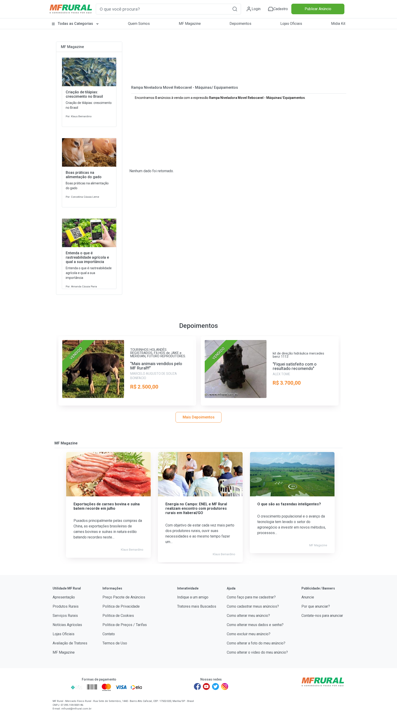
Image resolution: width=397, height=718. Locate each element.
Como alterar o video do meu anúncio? (257, 652)
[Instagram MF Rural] (224, 686)
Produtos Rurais (66, 606)
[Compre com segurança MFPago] (60, 687)
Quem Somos (139, 23)
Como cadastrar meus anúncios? (253, 606)
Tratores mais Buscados (196, 606)
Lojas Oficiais (291, 23)
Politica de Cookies (118, 615)
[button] (235, 9)
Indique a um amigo (192, 597)
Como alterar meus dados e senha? (255, 625)
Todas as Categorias (75, 23)
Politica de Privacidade (121, 606)
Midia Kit (338, 23)
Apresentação (64, 597)
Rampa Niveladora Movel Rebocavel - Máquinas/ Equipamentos (184, 87)
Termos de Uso (114, 643)
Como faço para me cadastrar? (251, 597)
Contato (108, 634)
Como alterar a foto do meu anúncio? (256, 643)
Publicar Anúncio (318, 9)
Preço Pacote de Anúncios (123, 597)
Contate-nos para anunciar (322, 615)
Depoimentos (240, 23)
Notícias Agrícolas (67, 625)
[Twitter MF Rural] (215, 686)
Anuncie (307, 597)
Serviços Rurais (65, 615)
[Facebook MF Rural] (197, 686)
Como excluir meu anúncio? (248, 634)
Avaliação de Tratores (70, 643)
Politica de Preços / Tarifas (124, 625)
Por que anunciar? (315, 606)
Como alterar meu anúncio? (248, 615)
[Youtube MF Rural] (206, 686)
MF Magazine (190, 23)
